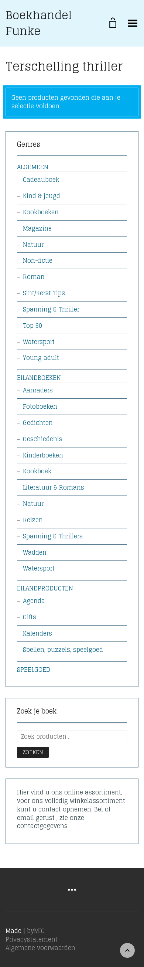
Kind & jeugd (41, 196)
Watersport (39, 342)
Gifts (29, 617)
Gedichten (38, 423)
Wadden (35, 552)
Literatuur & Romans (53, 487)
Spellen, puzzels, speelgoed (63, 649)
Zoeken (33, 752)
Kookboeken (41, 212)
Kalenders (37, 633)
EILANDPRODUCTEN (45, 588)
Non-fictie (37, 260)
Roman (34, 277)
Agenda (34, 601)
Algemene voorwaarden (40, 948)
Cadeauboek (41, 179)
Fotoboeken (40, 406)
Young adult (41, 358)
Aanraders (38, 390)
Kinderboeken (43, 455)
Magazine (37, 228)
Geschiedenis (42, 439)
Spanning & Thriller (51, 309)
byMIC (36, 931)
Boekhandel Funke (39, 23)
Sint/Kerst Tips (44, 293)
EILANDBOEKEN (39, 377)
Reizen (33, 520)
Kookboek (37, 471)
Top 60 (32, 325)
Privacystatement (32, 939)
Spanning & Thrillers (53, 536)
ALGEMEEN (32, 167)
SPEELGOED (33, 669)
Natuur (33, 244)
